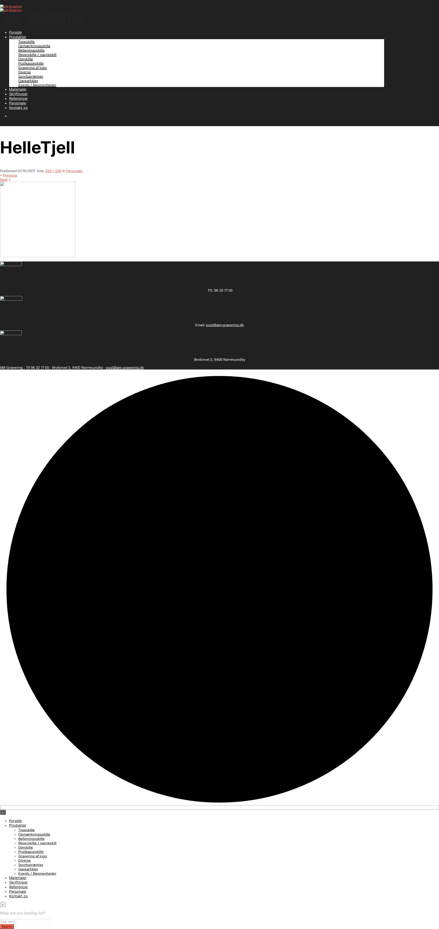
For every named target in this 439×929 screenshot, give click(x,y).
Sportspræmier (30, 76)
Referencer (18, 98)
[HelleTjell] (37, 255)
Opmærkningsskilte (34, 45)
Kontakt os (18, 107)
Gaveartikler (28, 80)
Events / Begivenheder (37, 85)
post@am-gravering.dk (225, 325)
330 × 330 (53, 170)
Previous (10, 175)
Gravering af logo (32, 67)
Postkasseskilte (31, 63)
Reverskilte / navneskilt (37, 54)
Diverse (24, 72)
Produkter (17, 37)
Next (4, 179)
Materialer (18, 89)
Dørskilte (25, 59)
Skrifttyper (18, 94)
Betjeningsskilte (31, 50)
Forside (15, 32)
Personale (17, 103)
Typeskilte (26, 41)
